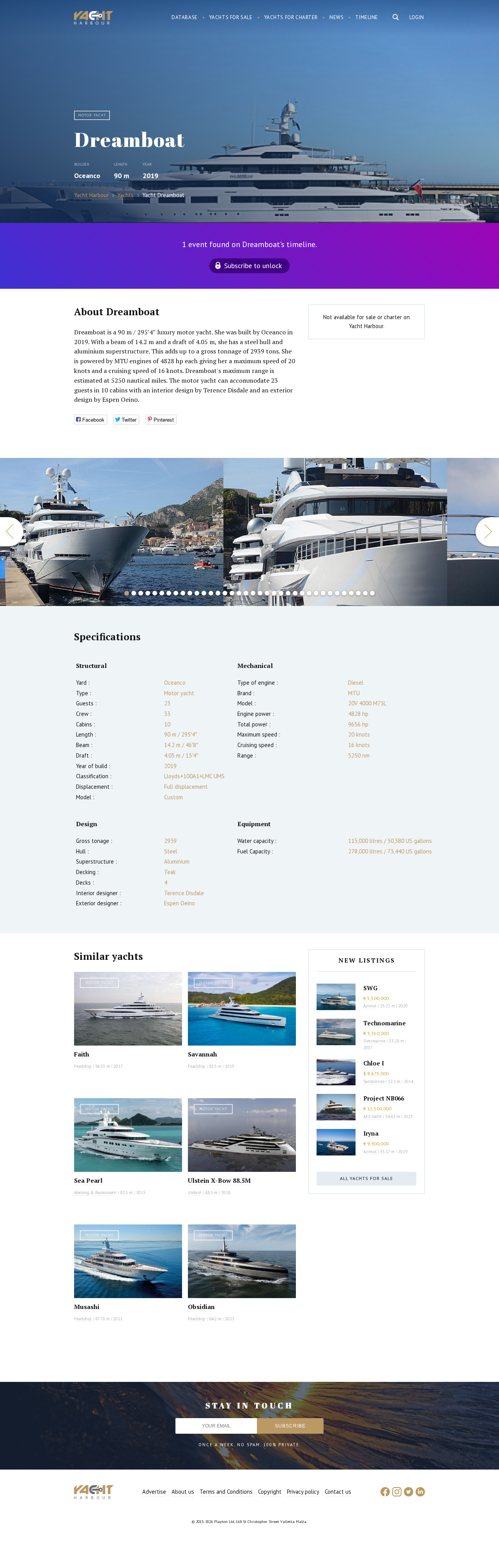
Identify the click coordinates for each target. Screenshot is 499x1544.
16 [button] (232, 593)
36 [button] (372, 593)
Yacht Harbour (93, 18)
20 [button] (260, 593)
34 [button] (358, 593)
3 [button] (140, 593)
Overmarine (375, 1041)
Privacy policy (303, 1491)
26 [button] (302, 593)
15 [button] (225, 593)
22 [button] (274, 593)
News (336, 17)
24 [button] (288, 593)
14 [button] (218, 593)
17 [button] (239, 593)
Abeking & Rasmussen (95, 1192)
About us (183, 1491)
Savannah (202, 1054)
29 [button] (323, 593)
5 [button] (154, 593)
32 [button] (344, 593)
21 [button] (267, 593)
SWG (370, 988)
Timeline (366, 17)
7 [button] (168, 593)
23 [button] (281, 593)
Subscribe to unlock (253, 265)
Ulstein (195, 1192)
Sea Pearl (88, 1180)
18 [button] (246, 593)
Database (185, 17)
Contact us (338, 1491)
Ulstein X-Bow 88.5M (219, 1180)
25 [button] (295, 593)
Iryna (371, 1133)
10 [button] (190, 593)
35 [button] (365, 593)
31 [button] (337, 593)
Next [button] (487, 531)
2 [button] (133, 593)
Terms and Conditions (226, 1491)
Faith (81, 1054)
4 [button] (147, 593)
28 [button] (316, 593)
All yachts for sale (366, 1178)
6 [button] (161, 593)
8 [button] (175, 593)
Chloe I (373, 1063)
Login (416, 17)
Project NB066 (383, 1098)
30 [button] (330, 593)
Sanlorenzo (373, 1081)
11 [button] (197, 593)
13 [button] (211, 593)
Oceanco (87, 175)
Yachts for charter (291, 17)
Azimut (370, 1006)
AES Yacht (372, 1116)
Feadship (83, 1066)
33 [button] (351, 593)
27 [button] (309, 593)
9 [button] (182, 593)
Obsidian (201, 1306)
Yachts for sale (231, 17)
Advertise (154, 1491)
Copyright (269, 1491)
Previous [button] (11, 531)
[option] (112, 532)
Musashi (86, 1306)
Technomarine (384, 1023)
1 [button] (126, 593)
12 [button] (204, 593)
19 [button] (253, 593)
